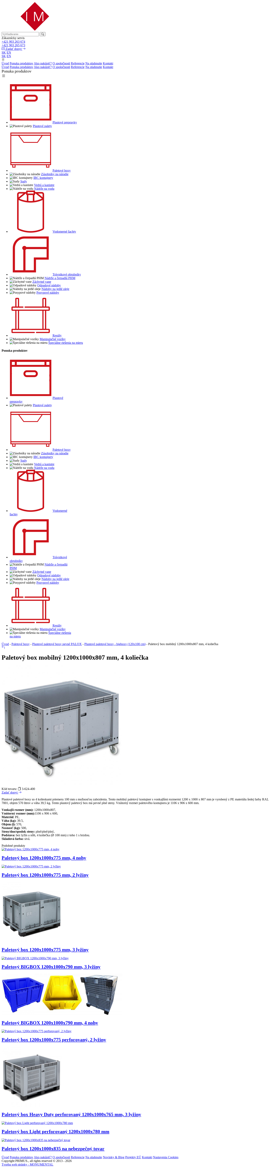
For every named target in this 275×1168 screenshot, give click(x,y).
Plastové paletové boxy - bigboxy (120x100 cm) (115, 644)
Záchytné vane (41, 281)
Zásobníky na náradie (54, 174)
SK (4, 52)
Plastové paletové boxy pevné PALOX (57, 644)
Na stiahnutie (93, 63)
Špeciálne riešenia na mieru (65, 342)
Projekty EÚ (133, 1157)
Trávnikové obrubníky (67, 274)
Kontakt (108, 63)
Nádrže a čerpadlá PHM (59, 278)
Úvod (5, 63)
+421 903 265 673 (13, 45)
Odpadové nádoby (49, 285)
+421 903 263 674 (13, 41)
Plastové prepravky (65, 122)
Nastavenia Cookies (165, 1157)
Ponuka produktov (21, 63)
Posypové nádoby (47, 292)
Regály (57, 335)
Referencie (78, 63)
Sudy (23, 181)
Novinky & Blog (113, 1157)
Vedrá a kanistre (44, 185)
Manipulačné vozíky (53, 339)
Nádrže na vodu (44, 188)
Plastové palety (42, 126)
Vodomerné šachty (64, 231)
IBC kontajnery (43, 177)
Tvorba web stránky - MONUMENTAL (27, 1164)
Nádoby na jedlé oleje (55, 289)
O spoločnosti (61, 63)
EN (9, 52)
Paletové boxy (62, 170)
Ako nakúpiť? (43, 63)
